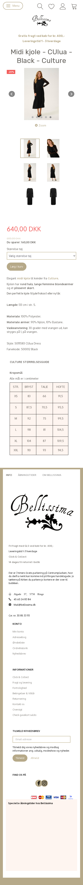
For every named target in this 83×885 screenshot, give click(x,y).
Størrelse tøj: (15, 249)
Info (9, 474)
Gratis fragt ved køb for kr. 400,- (41, 36)
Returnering (19, 698)
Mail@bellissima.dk (25, 604)
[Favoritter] (52, 6)
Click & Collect (21, 677)
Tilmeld (20, 758)
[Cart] (74, 6)
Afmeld (35, 758)
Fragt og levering (22, 682)
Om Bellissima (51, 474)
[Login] (63, 6)
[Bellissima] (41, 20)
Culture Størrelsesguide (29, 362)
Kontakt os (18, 704)
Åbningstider (27, 474)
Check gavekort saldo (24, 714)
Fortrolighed (20, 687)
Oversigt (17, 709)
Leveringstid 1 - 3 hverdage (42, 41)
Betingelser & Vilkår (24, 693)
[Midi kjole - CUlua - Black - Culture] (41, 94)
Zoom (42, 125)
